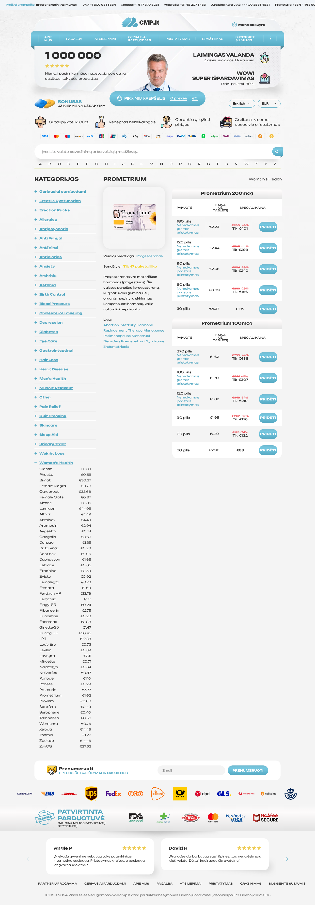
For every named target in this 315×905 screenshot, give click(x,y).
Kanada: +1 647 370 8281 (140, 5)
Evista (45, 576)
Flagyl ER (47, 604)
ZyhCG (45, 746)
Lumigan (47, 508)
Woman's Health (56, 463)
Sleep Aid (48, 435)
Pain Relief (50, 407)
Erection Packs (54, 210)
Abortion (111, 325)
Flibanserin (49, 610)
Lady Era (47, 644)
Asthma (47, 285)
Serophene (49, 712)
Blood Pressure (54, 304)
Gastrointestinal (56, 350)
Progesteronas (149, 256)
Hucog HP (48, 633)
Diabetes (48, 332)
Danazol (46, 542)
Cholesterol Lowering (60, 313)
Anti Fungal (50, 238)
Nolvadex (48, 672)
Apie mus (48, 38)
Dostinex (47, 554)
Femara (46, 587)
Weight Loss (52, 453)
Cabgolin (47, 537)
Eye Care (48, 341)
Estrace (46, 565)
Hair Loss (48, 360)
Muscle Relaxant (56, 388)
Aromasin (48, 525)
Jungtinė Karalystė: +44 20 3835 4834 (240, 5)
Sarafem (47, 706)
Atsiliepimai (105, 38)
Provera (46, 701)
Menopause (153, 330)
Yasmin (46, 735)
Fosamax (48, 621)
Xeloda (45, 729)
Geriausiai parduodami (139, 38)
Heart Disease (53, 369)
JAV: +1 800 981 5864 (99, 5)
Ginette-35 (49, 627)
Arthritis (48, 276)
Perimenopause (117, 336)
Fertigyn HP (50, 593)
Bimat (45, 480)
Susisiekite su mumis (245, 38)
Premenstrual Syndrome (142, 341)
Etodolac (47, 570)
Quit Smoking (52, 416)
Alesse (45, 503)
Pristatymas (178, 38)
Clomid (45, 469)
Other (45, 397)
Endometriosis (116, 347)
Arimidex (47, 520)
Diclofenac (49, 548)
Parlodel (46, 678)
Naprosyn (48, 667)
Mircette (47, 661)
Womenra (48, 723)
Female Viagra (52, 486)
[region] (157, 165)
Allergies (48, 220)
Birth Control (52, 294)
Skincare (48, 425)
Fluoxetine (48, 616)
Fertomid (47, 599)
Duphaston (49, 559)
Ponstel (46, 684)
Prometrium (50, 695)
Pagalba (74, 38)
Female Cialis (51, 497)
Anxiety (47, 266)
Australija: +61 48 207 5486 (185, 5)
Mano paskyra (251, 24)
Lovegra (47, 655)
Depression (51, 322)
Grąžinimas (212, 38)
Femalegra (49, 582)
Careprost (49, 491)
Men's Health (52, 379)
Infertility (128, 325)
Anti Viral (48, 248)
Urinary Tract (52, 444)
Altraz (44, 514)
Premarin (47, 689)
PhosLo (46, 474)
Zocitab (46, 740)
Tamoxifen (49, 718)
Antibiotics (50, 257)
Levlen (45, 650)
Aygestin (47, 531)
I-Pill (42, 638)
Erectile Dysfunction (60, 201)
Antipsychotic (53, 229)
